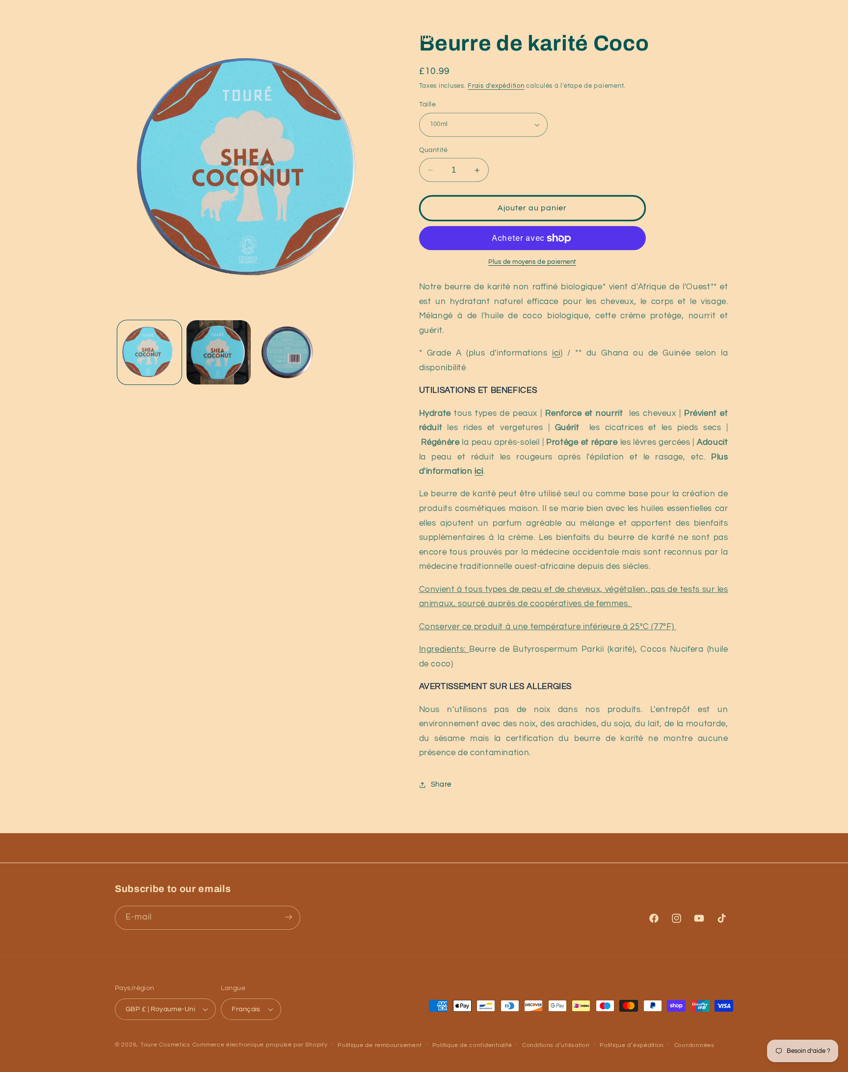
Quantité (433, 150)
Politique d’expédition (632, 1045)
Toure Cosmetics (165, 1044)
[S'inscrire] (288, 917)
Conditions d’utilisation (556, 1045)
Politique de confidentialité (472, 1045)
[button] (678, 23)
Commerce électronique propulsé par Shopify (260, 1044)
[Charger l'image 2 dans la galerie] (218, 352)
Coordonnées (694, 1045)
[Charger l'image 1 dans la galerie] (149, 352)
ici (556, 353)
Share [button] (441, 785)
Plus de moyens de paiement (532, 262)
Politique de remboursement (380, 1045)
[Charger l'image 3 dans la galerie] (288, 352)
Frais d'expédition (496, 86)
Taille (427, 104)
